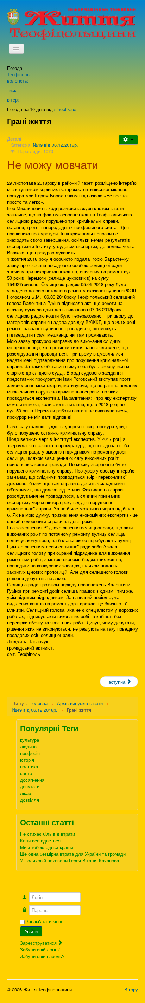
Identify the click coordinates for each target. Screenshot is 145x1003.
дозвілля (29, 799)
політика (29, 766)
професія (30, 753)
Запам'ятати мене (44, 921)
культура (29, 739)
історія (27, 759)
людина (28, 746)
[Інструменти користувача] (128, 140)
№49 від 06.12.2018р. (55, 145)
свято (26, 773)
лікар (25, 793)
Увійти (31, 931)
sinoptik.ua (65, 109)
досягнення (32, 779)
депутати (29, 786)
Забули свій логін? (40, 949)
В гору (131, 989)
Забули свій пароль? (42, 956)
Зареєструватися (39, 942)
